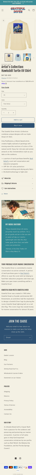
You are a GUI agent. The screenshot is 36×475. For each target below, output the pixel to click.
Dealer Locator (9, 355)
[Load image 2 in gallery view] (18, 57)
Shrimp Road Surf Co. (11, 369)
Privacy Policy (8, 400)
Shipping (4, 78)
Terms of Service (9, 405)
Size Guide (5, 87)
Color (3, 100)
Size (3, 91)
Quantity (4, 109)
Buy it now (18, 125)
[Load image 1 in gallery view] (9, 57)
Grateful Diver (20, 474)
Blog (5, 360)
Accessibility (8, 409)
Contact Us (8, 414)
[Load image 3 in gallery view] (27, 57)
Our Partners (8, 364)
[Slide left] (2, 58)
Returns (6, 396)
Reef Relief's (24, 273)
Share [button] (6, 194)
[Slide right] (34, 58)
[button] (2, 10)
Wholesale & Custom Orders (13, 373)
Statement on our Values (12, 378)
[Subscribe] (30, 337)
